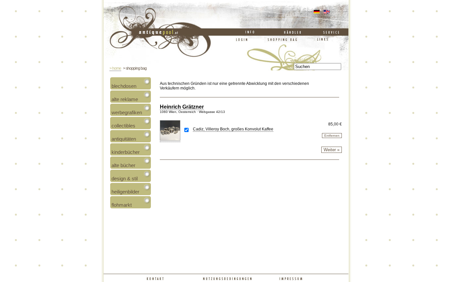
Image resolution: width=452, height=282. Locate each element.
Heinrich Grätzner (182, 107)
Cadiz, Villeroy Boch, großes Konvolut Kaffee (233, 129)
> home (115, 68)
